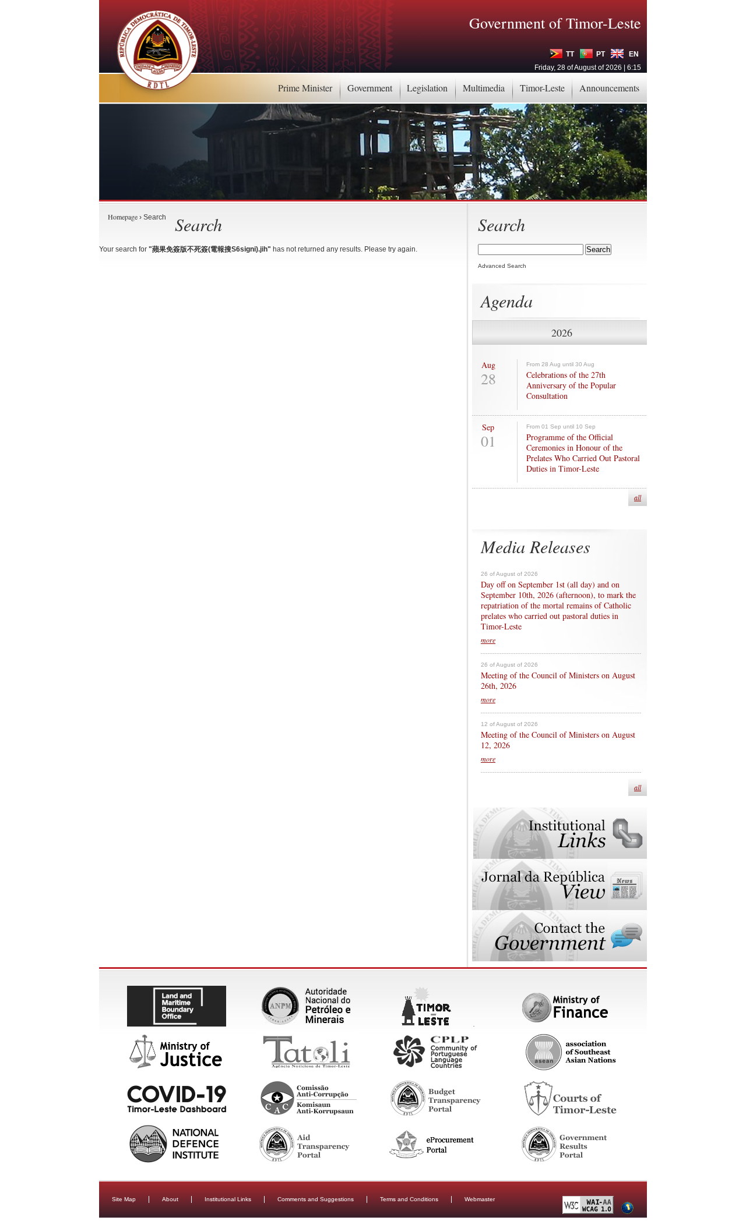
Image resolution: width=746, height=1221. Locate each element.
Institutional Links (228, 1199)
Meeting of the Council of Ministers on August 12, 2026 (558, 740)
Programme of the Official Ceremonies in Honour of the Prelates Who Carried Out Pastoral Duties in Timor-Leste (583, 453)
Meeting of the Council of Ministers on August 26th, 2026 (558, 680)
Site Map (124, 1199)
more (488, 640)
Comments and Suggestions (315, 1199)
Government (369, 88)
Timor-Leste (542, 88)
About (170, 1199)
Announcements (609, 88)
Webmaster (480, 1199)
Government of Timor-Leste (555, 22)
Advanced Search (502, 266)
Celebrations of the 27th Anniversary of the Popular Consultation (571, 385)
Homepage (123, 216)
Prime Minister (305, 88)
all (637, 497)
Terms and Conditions (409, 1199)
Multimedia (484, 88)
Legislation (427, 88)
